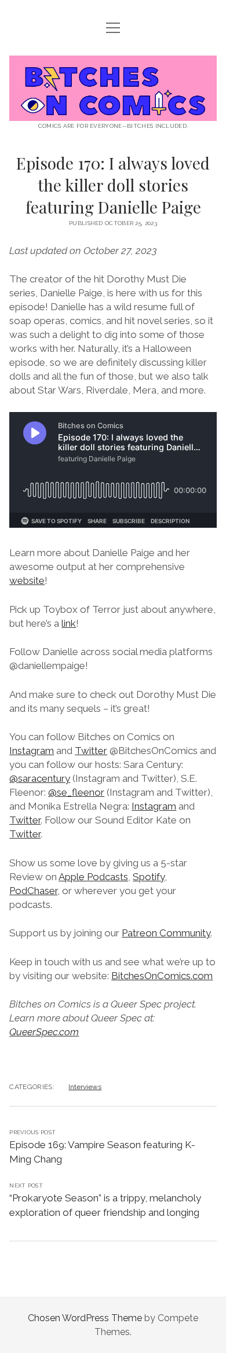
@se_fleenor (76, 792)
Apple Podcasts (93, 877)
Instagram (31, 750)
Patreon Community (166, 933)
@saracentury (39, 778)
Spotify (149, 877)
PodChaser (33, 890)
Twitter (91, 750)
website (27, 580)
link (68, 623)
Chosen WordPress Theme (85, 1317)
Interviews (84, 1087)
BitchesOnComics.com (162, 975)
